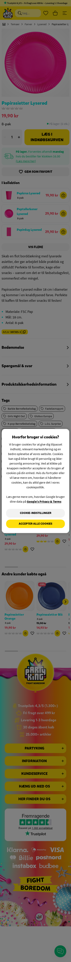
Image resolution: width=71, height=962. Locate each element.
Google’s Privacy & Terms (44, 501)
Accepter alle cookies (35, 524)
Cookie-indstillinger (35, 513)
